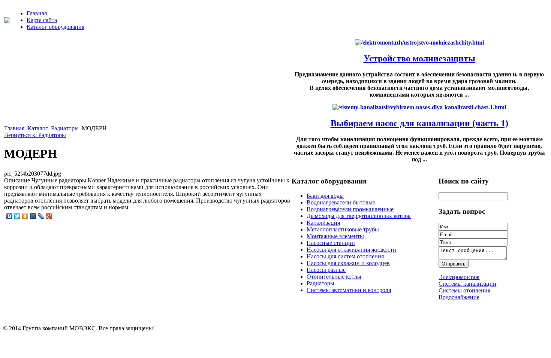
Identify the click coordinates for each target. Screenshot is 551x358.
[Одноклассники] (25, 216)
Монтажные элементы (335, 236)
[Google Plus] (49, 216)
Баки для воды (325, 195)
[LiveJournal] (41, 216)
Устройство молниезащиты (419, 58)
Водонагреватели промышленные (350, 209)
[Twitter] (17, 216)
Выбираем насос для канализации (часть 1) (419, 123)
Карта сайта (42, 20)
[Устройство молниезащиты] (419, 42)
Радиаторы (65, 128)
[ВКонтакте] (9, 216)
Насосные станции (331, 243)
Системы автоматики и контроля (349, 290)
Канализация (323, 222)
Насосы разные (326, 270)
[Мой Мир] (33, 216)
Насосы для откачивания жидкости (351, 249)
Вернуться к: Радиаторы (35, 135)
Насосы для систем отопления (345, 256)
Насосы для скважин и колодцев (348, 263)
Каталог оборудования (55, 27)
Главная (37, 13)
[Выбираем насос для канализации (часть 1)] (419, 107)
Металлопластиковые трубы (343, 229)
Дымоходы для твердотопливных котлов (359, 216)
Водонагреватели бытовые (341, 202)
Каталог (37, 128)
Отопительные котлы (334, 276)
